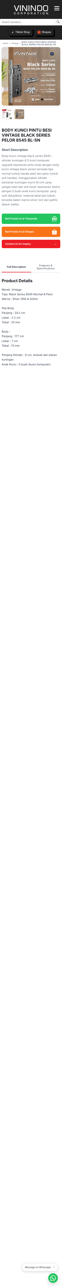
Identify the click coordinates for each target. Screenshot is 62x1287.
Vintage (14, 43)
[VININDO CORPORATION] (31, 10)
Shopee (46, 32)
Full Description (16, 266)
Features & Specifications (46, 267)
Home (5, 43)
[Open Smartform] (53, 1278)
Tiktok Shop (22, 32)
